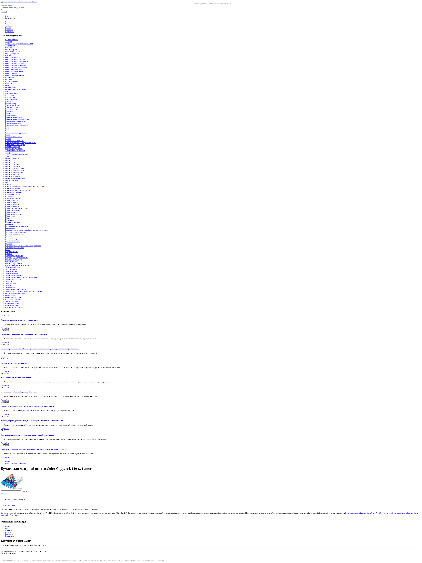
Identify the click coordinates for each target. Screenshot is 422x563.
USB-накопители (11, 40)
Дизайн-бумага (10, 95)
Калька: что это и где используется (15, 363)
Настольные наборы (12, 188)
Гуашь (7, 85)
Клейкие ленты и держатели (16, 133)
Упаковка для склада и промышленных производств (25, 291)
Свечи (7, 250)
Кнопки (8, 139)
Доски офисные (11, 99)
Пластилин (9, 220)
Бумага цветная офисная (14, 75)
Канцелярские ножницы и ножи (17, 119)
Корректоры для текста (14, 149)
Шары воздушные (12, 305)
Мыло (7, 182)
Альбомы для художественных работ (19, 44)
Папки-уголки (10, 216)
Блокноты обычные (12, 52)
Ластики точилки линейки (15, 151)
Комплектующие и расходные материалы (20, 143)
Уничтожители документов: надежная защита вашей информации (27, 435)
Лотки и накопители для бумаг (16, 155)
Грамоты (8, 83)
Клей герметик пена (12, 131)
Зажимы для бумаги (12, 105)
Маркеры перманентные (14, 170)
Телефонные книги (12, 268)
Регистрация (10, 18)
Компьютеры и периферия (15, 145)
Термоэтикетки (11, 269)
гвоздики (8, 79)
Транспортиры (10, 283)
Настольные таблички (13, 192)
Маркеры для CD (11, 162)
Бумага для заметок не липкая (16, 61)
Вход (7, 16)
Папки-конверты (11, 212)
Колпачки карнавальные (14, 141)
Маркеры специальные (14, 172)
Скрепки (8, 254)
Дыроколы (9, 101)
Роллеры (8, 236)
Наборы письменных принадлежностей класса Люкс (25, 186)
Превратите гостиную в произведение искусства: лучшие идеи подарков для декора (34, 449)
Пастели (8, 218)
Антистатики (10, 46)
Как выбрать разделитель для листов (16, 377)
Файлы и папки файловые (15, 293)
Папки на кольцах (12, 204)
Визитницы (9, 77)
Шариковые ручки (12, 303)
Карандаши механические (15, 121)
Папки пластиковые (12, 206)
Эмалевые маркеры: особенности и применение (20, 320)
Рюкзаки (8, 244)
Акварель (8, 42)
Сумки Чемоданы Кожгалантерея (17, 266)
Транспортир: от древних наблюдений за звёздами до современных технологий (32, 421)
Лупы (7, 157)
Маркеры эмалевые (12, 176)
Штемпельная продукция (14, 307)
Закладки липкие (11, 107)
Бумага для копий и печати (15, 63)
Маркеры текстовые (12, 174)
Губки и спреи (10, 87)
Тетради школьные (12, 273)
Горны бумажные (11, 81)
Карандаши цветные (13, 123)
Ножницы (9, 196)
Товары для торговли (13, 279)
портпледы (9, 224)
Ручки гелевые (10, 238)
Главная (8, 22)
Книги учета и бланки (13, 137)
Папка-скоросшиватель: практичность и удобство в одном (24, 334)
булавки (8, 55)
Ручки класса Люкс (12, 240)
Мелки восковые (11, 180)
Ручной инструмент (12, 242)
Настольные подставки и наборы (17, 190)
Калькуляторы (10, 115)
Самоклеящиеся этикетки (14, 248)
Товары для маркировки (14, 275)
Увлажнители (10, 287)
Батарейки (9, 48)
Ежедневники (10, 103)
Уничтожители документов (15, 289)
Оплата (8, 28)
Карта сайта (9, 32)
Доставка (8, 26)
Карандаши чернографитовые (16, 125)
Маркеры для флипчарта (14, 168)
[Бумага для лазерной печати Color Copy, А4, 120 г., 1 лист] (12, 489)
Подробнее (5, 328)
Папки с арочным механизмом (16, 208)
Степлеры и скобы (12, 262)
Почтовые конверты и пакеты (16, 226)
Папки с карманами (12, 210)
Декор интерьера (11, 93)
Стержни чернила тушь (14, 264)
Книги (7, 135)
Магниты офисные (12, 159)
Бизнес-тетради (11, 50)
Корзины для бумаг (12, 147)
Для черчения (10, 97)
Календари (9, 111)
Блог (7, 24)
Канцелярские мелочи (13, 117)
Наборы (8, 184)
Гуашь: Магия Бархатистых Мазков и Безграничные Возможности (27, 406)
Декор (7, 91)
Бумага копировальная (13, 69)
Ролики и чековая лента (14, 234)
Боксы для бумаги (12, 53)
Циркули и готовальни (13, 299)
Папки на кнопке (11, 202)
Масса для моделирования (15, 178)
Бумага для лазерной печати (15, 65)
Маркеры (8, 161)
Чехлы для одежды (12, 301)
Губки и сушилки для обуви (15, 89)
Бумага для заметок (12, 57)
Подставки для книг (12, 222)
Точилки (8, 281)
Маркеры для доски (12, 164)
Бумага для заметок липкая (15, 59)
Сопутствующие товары (14, 256)
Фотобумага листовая (13, 297)
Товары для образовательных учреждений (21, 277)
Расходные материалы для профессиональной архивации (26, 230)
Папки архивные (11, 200)
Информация (10, 505)
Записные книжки (12, 109)
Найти (4, 12)
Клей (7, 129)
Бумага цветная (11, 73)
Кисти (7, 127)
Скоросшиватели (11, 252)
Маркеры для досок (12, 166)
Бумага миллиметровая (14, 71)
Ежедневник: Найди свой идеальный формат (19, 392)
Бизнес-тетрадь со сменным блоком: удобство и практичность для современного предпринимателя (40, 349)
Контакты (9, 30)
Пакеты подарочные (13, 198)
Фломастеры (10, 295)
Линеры (8, 153)
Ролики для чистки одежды (15, 232)
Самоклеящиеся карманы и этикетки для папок (23, 246)
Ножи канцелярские (12, 194)
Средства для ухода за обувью (16, 258)
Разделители (10, 228)
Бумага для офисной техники (16, 67)
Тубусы (8, 285)
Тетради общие (11, 271)
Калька (8, 113)
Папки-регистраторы (13, 214)
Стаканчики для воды (13, 260)
